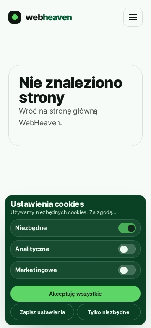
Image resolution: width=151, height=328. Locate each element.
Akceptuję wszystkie (75, 294)
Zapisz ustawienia (42, 312)
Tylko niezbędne (108, 312)
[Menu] (133, 17)
